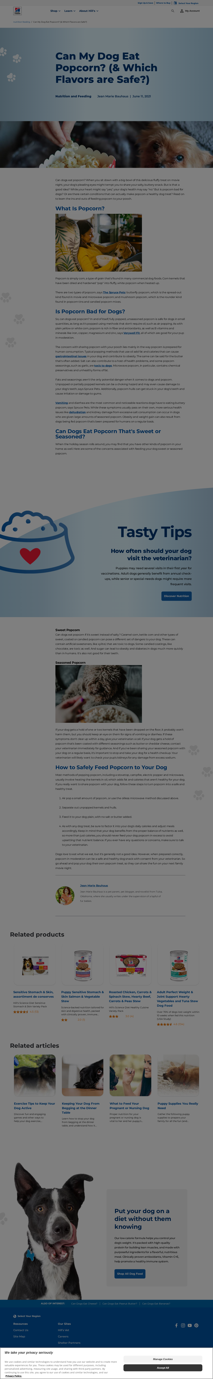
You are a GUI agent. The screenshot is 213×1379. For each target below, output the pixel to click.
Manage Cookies (163, 1359)
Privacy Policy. (13, 1375)
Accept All (163, 1367)
